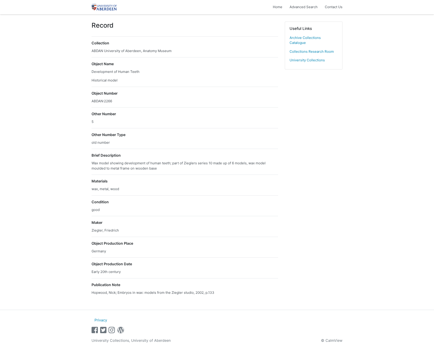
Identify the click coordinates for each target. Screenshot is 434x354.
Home (277, 7)
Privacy (100, 320)
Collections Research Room (312, 51)
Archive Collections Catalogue (305, 40)
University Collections (307, 60)
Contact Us (333, 7)
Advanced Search (304, 7)
